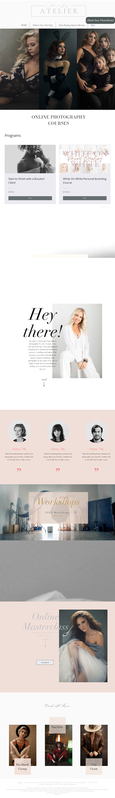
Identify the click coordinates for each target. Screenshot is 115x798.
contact (20, 783)
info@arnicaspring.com (46, 784)
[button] (58, 515)
